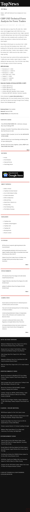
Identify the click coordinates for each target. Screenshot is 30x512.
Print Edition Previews (9, 209)
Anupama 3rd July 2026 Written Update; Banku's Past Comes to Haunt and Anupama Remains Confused (15, 465)
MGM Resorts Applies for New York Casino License (13, 412)
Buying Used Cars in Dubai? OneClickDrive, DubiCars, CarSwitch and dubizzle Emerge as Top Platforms (13, 349)
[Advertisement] (15, 493)
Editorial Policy (7, 200)
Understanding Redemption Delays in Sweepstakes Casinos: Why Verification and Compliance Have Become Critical (14, 314)
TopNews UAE (7, 226)
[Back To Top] (27, 510)
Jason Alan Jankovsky (8, 25)
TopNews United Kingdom (10, 223)
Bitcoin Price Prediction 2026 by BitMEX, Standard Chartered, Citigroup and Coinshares (13, 388)
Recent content (7, 232)
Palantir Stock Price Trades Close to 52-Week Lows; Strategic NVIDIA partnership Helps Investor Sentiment (14, 259)
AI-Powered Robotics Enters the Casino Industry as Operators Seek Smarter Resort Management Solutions (14, 327)
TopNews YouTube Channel (10, 191)
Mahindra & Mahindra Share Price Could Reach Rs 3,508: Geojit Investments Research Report (14, 360)
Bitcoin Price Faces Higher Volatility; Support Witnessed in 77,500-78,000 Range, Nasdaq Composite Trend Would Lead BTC (15, 401)
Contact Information (9, 195)
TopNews (10, 3)
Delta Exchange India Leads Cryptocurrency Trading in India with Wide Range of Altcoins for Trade (15, 383)
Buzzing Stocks (7, 230)
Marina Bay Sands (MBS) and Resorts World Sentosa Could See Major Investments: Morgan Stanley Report (14, 416)
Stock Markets (7, 159)
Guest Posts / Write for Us (10, 202)
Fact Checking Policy (9, 207)
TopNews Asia (7, 221)
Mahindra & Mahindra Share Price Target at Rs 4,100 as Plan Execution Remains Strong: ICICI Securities (14, 344)
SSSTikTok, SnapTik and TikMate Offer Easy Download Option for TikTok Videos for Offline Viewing (14, 460)
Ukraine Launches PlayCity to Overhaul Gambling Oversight (15, 426)
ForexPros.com (4, 98)
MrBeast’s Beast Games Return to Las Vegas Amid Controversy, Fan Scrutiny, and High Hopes (12, 430)
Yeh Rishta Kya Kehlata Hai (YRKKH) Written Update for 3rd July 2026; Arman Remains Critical (14, 455)
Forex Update (12, 109)
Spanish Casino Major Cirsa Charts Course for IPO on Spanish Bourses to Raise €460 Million (13, 421)
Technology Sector (8, 164)
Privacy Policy (7, 204)
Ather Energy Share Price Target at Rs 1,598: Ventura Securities (13, 355)
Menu (5, 9)
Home (2, 13)
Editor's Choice (7, 188)
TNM (11, 111)
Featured (7, 111)
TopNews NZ (7, 228)
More (28, 150)
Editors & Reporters (8, 197)
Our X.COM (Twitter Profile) (10, 193)
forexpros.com (11, 102)
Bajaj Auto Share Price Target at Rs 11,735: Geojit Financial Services (15, 365)
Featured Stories (8, 162)
